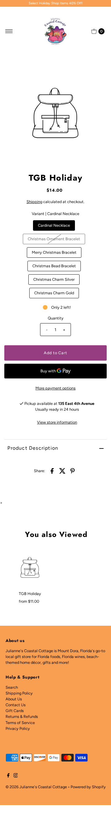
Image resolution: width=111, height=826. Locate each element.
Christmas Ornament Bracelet (54, 239)
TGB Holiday (30, 593)
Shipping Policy (19, 693)
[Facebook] (8, 776)
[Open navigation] (9, 31)
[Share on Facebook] (52, 470)
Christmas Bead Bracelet (54, 266)
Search (12, 687)
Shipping (34, 201)
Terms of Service (20, 722)
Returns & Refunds (22, 716)
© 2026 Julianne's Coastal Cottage (36, 787)
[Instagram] (16, 776)
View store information (57, 422)
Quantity (56, 318)
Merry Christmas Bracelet (54, 252)
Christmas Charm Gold (54, 293)
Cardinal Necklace (54, 225)
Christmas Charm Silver (54, 279)
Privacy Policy (18, 728)
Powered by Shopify (88, 787)
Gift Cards (15, 710)
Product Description (32, 448)
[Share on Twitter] (62, 470)
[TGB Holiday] (30, 567)
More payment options (55, 388)
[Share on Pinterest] (72, 470)
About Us (14, 699)
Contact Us (16, 705)
